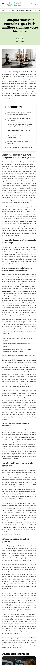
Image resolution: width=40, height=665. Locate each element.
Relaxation (20, 38)
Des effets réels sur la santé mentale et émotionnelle (20, 136)
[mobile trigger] (3, 4)
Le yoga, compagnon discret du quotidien (19, 147)
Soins (19, 662)
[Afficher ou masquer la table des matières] (28, 107)
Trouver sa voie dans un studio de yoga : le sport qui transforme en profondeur (20, 125)
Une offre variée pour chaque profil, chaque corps (17, 142)
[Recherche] (31, 4)
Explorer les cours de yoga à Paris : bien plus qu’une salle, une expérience (19, 113)
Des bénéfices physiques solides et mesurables (19, 131)
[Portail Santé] (13, 4)
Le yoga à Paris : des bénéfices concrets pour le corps (19, 119)
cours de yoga (25, 207)
